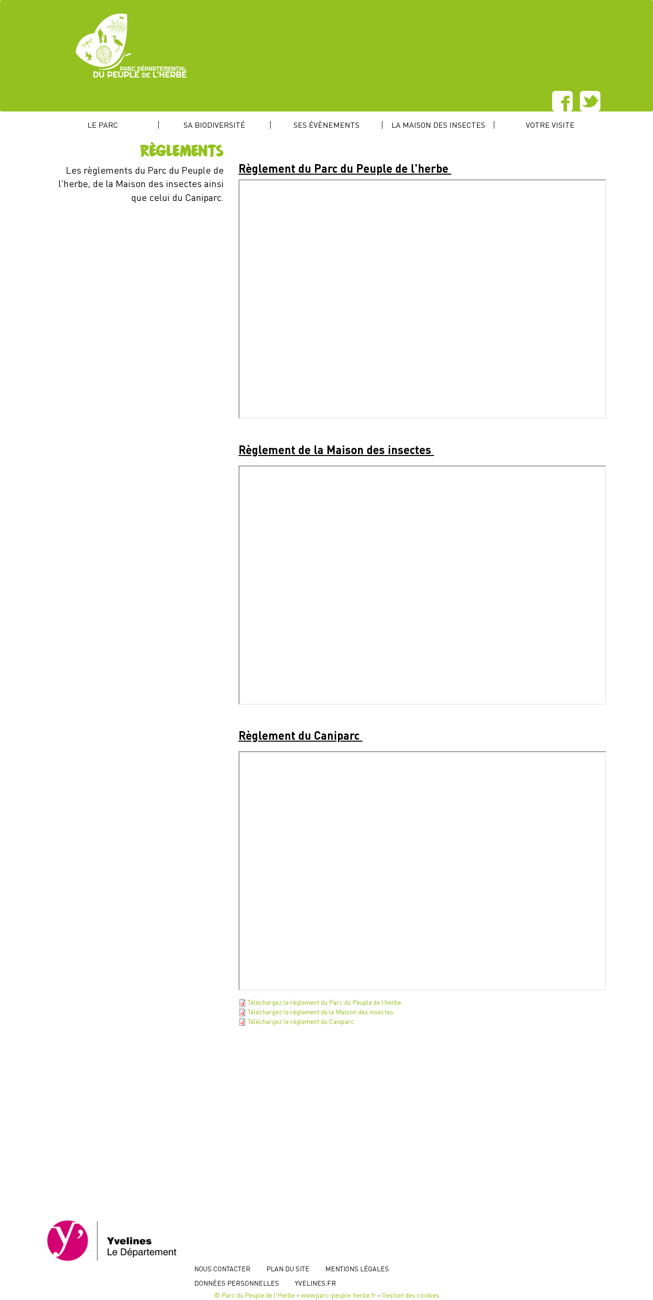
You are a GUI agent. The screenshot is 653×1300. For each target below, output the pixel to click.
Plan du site (287, 1268)
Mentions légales (357, 1268)
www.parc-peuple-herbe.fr (338, 1294)
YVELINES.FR (315, 1282)
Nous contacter (222, 1268)
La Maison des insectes (438, 125)
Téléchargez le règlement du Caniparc (301, 1021)
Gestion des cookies (410, 1294)
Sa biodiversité (214, 125)
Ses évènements (326, 125)
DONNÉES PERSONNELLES (236, 1282)
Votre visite (550, 125)
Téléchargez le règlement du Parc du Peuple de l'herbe (324, 1002)
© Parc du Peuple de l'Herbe (254, 1294)
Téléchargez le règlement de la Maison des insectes (320, 1011)
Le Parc (102, 125)
